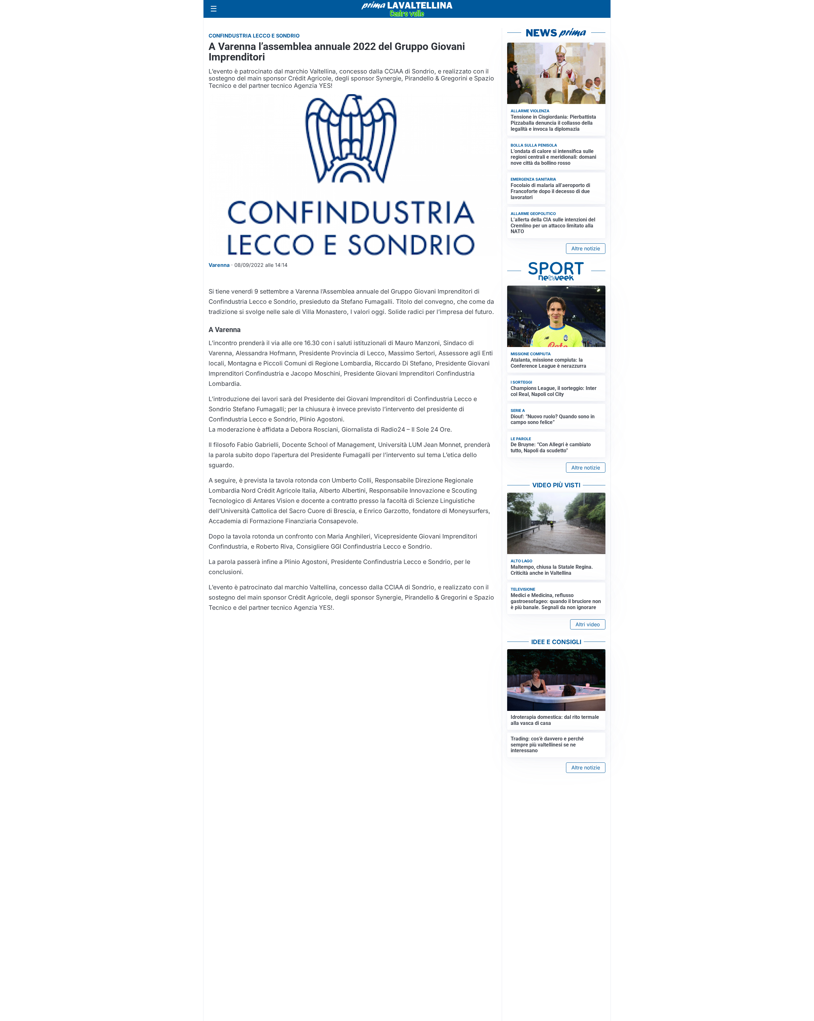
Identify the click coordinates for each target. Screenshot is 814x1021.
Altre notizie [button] (585, 248)
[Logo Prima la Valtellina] (407, 9)
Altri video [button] (588, 624)
